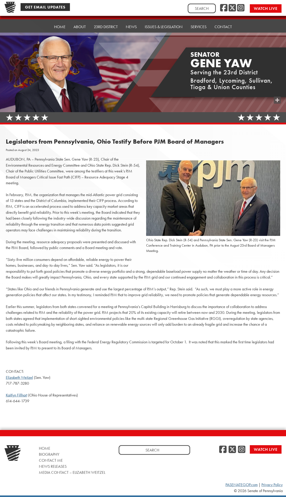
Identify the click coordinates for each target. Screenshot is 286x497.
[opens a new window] (277, 91)
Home (59, 26)
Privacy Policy (272, 484)
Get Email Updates (45, 7)
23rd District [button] (106, 26)
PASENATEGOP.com (241, 484)
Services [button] (198, 26)
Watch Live (266, 8)
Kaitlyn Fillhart (16, 395)
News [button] (131, 26)
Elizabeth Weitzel (19, 377)
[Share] (277, 100)
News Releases (53, 466)
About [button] (80, 26)
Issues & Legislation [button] (164, 26)
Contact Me (51, 460)
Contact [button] (223, 26)
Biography (49, 454)
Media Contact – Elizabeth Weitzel (72, 472)
